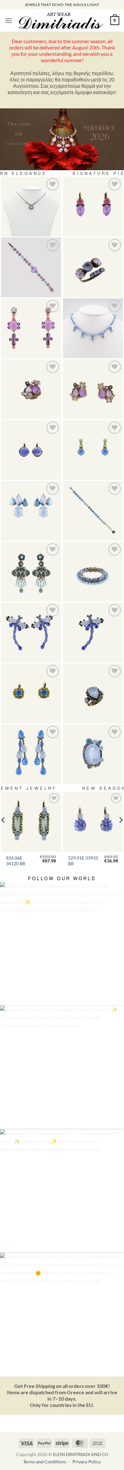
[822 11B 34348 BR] (93, 511)
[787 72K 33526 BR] (93, 754)
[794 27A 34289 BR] (31, 389)
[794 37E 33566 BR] (31, 511)
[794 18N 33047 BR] (31, 206)
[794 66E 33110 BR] (31, 328)
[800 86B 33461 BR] (31, 267)
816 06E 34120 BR (15, 860)
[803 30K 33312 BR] (93, 632)
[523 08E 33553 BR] (93, 450)
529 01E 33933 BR (83, 860)
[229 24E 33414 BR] (31, 693)
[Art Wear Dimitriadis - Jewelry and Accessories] (61, 20)
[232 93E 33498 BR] (31, 754)
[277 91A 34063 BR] (93, 267)
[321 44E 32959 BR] (31, 450)
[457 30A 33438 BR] (93, 693)
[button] (8, 20)
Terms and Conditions (45, 1461)
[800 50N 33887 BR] (93, 328)
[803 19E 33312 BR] (31, 632)
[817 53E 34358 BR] (31, 572)
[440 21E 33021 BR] (93, 206)
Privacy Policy (86, 1461)
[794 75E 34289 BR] (93, 389)
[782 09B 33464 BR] (93, 572)
